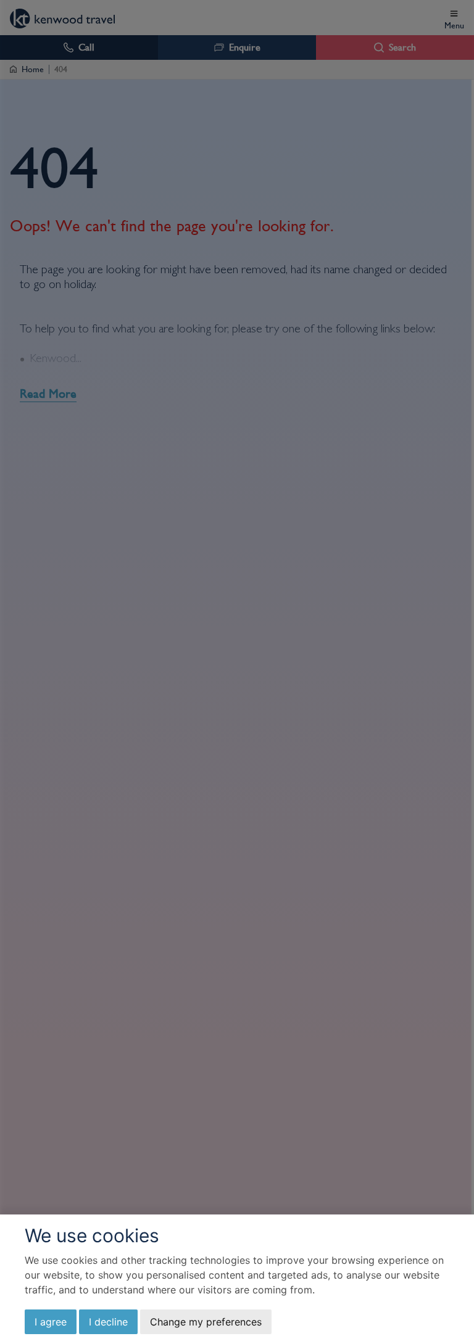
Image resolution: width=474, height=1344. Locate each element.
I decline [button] (108, 1322)
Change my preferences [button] (206, 1322)
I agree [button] (51, 1322)
